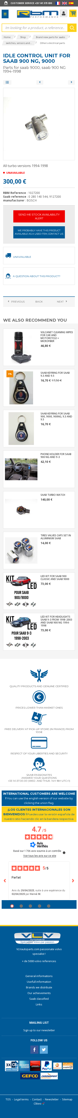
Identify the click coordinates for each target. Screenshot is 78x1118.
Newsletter (52, 1099)
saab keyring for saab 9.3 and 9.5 (55, 374)
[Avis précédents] (5, 881)
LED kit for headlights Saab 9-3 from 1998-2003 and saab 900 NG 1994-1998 (56, 621)
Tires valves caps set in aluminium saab (56, 537)
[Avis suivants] (73, 881)
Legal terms (21, 1099)
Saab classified (39, 999)
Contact (37, 1099)
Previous (18, 301)
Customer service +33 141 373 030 (31, 3)
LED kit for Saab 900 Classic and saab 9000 (55, 578)
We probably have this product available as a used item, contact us (39, 232)
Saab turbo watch (53, 494)
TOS (8, 1099)
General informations (39, 976)
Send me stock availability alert (39, 216)
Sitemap (67, 1099)
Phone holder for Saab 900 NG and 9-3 (56, 456)
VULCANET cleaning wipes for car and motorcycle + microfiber (57, 337)
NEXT (60, 301)
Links (39, 1004)
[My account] (63, 13)
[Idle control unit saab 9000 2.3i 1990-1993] (39, 82)
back (39, 301)
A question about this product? (36, 276)
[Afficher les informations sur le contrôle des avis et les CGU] (64, 852)
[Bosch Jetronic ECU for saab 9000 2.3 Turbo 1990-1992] (71, 82)
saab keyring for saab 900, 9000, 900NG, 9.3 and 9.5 (56, 416)
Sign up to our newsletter (39, 1030)
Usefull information (39, 982)
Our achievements (39, 993)
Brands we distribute (39, 987)
